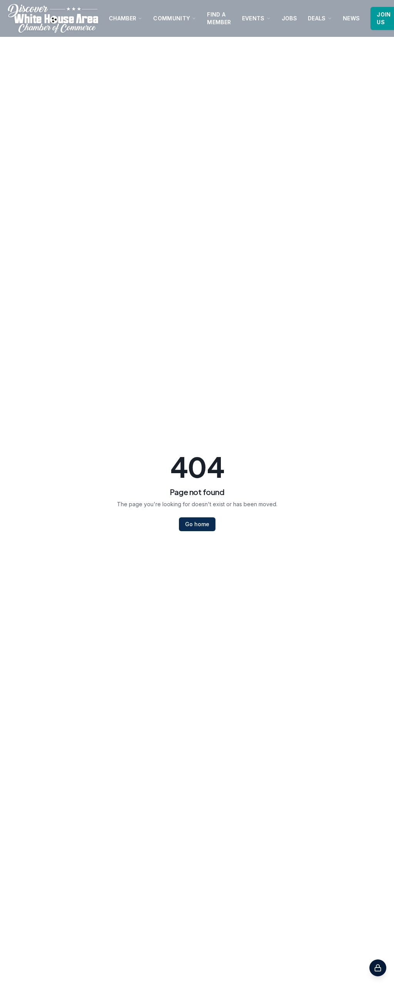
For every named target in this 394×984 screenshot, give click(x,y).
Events (253, 18)
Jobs (289, 18)
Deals (317, 18)
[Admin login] (377, 967)
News (351, 18)
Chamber (122, 18)
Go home (197, 524)
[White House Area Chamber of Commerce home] (53, 18)
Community (171, 18)
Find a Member (219, 18)
